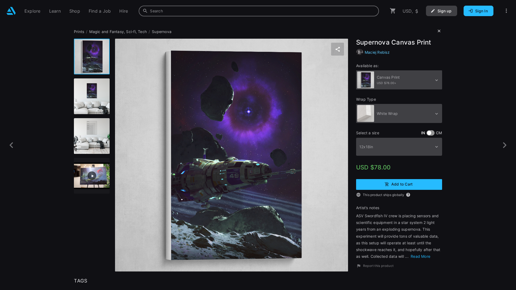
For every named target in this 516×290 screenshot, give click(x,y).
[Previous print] (11, 145)
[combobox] (259, 11)
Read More (420, 256)
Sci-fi (130, 31)
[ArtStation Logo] (11, 11)
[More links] (506, 10)
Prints (79, 31)
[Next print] (504, 145)
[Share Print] (337, 49)
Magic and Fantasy (106, 31)
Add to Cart (402, 184)
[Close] (439, 31)
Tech (142, 31)
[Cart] (393, 10)
